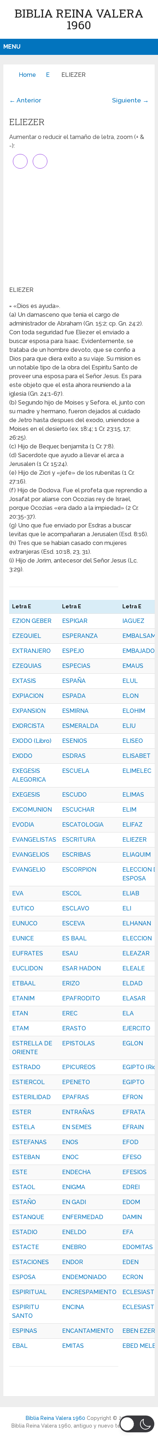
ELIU (129, 725)
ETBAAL (24, 983)
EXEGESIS (26, 794)
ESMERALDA (80, 725)
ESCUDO (74, 794)
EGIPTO (133, 1082)
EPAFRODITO (81, 998)
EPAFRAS (75, 1097)
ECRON (132, 1277)
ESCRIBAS (76, 854)
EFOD (130, 1142)
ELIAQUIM (136, 854)
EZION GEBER (31, 620)
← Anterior (25, 100)
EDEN (130, 1262)
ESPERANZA (80, 635)
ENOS (70, 1142)
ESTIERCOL (28, 1082)
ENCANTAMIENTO (88, 1330)
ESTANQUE (28, 1217)
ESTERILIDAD (31, 1097)
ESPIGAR (74, 620)
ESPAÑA (74, 680)
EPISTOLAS (78, 1043)
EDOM (131, 1202)
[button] (136, 1424)
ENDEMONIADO (84, 1277)
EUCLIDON (27, 968)
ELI (126, 908)
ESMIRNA (75, 710)
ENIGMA (73, 1187)
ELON (130, 695)
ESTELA (23, 1127)
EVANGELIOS (30, 854)
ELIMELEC (136, 770)
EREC (70, 1013)
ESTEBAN (26, 1157)
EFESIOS (134, 1172)
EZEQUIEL (26, 635)
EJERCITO (136, 1028)
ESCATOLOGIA (83, 824)
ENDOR (72, 1262)
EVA (18, 893)
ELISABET (136, 755)
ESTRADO (26, 1067)
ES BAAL (74, 938)
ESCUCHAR (78, 809)
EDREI (131, 1187)
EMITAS (73, 1345)
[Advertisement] (79, 227)
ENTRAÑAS (78, 1112)
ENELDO (74, 1232)
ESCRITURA (79, 839)
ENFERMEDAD (82, 1217)
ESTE (19, 1172)
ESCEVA (73, 923)
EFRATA (133, 1112)
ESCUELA (75, 770)
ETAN (20, 1013)
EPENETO (76, 1082)
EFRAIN (133, 1127)
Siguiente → (130, 100)
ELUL (130, 680)
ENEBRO (74, 1247)
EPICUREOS (79, 1067)
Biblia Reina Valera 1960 (78, 19)
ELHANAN (136, 923)
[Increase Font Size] (20, 161)
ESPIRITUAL (29, 1292)
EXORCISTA (28, 725)
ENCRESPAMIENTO (89, 1292)
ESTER (21, 1112)
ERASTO (74, 1028)
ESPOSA (24, 1277)
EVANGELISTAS (34, 839)
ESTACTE (25, 1247)
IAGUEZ (133, 620)
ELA (128, 1013)
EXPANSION (29, 710)
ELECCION (137, 938)
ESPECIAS (76, 665)
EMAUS (132, 665)
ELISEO (132, 740)
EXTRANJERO (31, 650)
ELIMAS (133, 794)
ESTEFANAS (29, 1142)
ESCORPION (79, 869)
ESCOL (72, 893)
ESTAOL (23, 1187)
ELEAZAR (136, 953)
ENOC (70, 1157)
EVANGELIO (29, 869)
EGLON (132, 1043)
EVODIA (23, 824)
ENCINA (73, 1307)
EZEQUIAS (27, 665)
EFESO (131, 1157)
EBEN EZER (138, 1330)
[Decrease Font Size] (40, 161)
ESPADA (74, 695)
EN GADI (74, 1202)
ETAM (20, 1028)
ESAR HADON (81, 968)
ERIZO (71, 983)
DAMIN (132, 1217)
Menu (12, 46)
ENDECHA (76, 1172)
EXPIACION (27, 695)
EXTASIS (24, 680)
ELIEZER (134, 839)
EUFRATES (27, 953)
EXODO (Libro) (31, 740)
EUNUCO (24, 923)
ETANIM (23, 998)
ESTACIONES (30, 1262)
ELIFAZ (132, 824)
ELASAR (134, 998)
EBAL (20, 1345)
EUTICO (23, 908)
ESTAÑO (24, 1202)
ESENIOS (74, 740)
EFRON (132, 1097)
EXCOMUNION (32, 809)
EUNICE (23, 938)
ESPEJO (73, 650)
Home (27, 74)
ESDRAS (74, 755)
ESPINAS (24, 1330)
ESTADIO (24, 1232)
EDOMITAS (137, 1247)
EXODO (22, 755)
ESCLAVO (75, 908)
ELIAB (130, 893)
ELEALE (133, 968)
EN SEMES (76, 1127)
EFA (127, 1232)
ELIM (129, 809)
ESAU (70, 953)
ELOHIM (133, 710)
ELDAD (132, 983)
